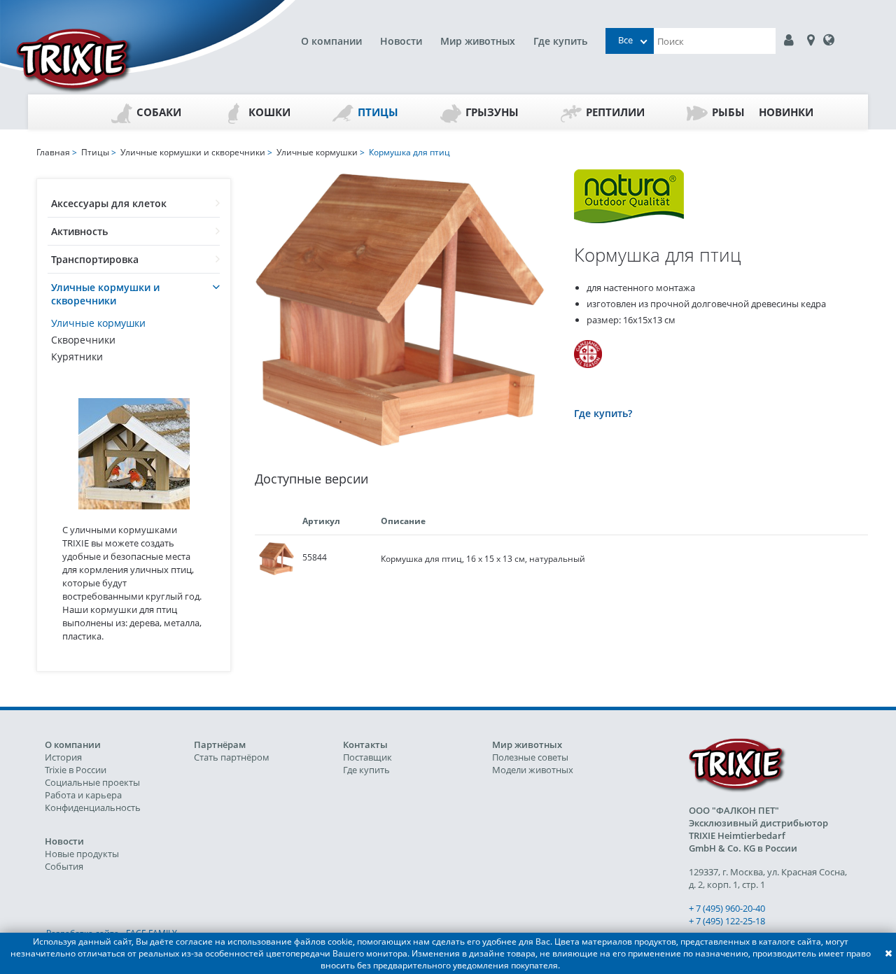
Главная (53, 152)
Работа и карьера (83, 795)
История (63, 757)
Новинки (786, 112)
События (64, 866)
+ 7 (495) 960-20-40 (727, 908)
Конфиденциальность (93, 807)
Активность (79, 231)
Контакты (365, 744)
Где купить (560, 41)
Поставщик (367, 757)
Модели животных (532, 769)
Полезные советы (530, 757)
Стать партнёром (232, 757)
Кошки (269, 112)
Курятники (77, 356)
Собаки (158, 112)
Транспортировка (95, 259)
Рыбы (728, 112)
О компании (331, 41)
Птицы (378, 112)
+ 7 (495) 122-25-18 (727, 921)
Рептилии (615, 112)
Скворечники (83, 339)
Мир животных (477, 41)
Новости (401, 41)
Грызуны (492, 112)
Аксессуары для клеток (109, 203)
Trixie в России (75, 769)
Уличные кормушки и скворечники (105, 294)
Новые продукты (82, 853)
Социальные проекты (92, 782)
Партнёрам (220, 744)
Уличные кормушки (98, 323)
